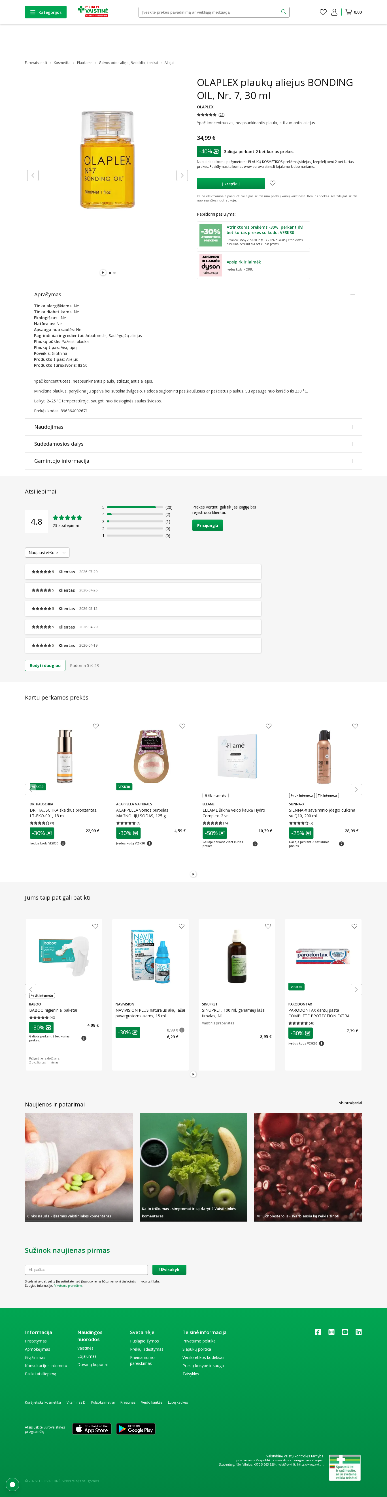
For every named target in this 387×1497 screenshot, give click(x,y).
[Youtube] (345, 1334)
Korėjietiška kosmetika (43, 1402)
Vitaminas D (76, 1402)
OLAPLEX (205, 107)
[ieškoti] (284, 12)
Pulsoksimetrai (103, 1402)
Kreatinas (127, 1402)
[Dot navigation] (110, 273)
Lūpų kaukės (178, 1402)
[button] (211, 115)
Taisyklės (190, 1373)
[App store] (92, 1429)
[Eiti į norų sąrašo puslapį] (323, 12)
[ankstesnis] (33, 175)
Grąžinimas (35, 1357)
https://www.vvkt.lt (310, 1464)
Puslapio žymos (144, 1341)
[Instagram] (331, 1334)
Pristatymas (36, 1341)
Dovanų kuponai (92, 1364)
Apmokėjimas (37, 1349)
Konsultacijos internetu (46, 1365)
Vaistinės (85, 1348)
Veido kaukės (151, 1402)
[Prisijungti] (334, 12)
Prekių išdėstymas (146, 1349)
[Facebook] (317, 1334)
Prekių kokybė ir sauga (203, 1365)
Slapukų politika (196, 1349)
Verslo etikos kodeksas (203, 1357)
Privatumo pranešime (68, 1286)
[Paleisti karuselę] (103, 272)
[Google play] (136, 1429)
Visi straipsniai (350, 1103)
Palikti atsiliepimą (40, 1373)
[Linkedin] (358, 1334)
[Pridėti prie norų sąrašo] (272, 183)
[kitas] (182, 175)
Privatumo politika (199, 1341)
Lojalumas (87, 1356)
